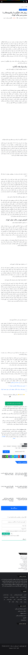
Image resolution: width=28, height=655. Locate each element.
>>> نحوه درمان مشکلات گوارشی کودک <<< (17, 385)
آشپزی (25, 594)
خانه (25, 6)
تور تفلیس (25, 561)
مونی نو (25, 556)
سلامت (22, 6)
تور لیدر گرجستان (24, 565)
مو (4, 599)
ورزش (25, 601)
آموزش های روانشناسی (18, 594)
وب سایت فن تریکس (15, 382)
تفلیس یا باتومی (24, 566)
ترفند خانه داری (5, 594)
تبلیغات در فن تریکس (22, 611)
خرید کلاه (22, 556)
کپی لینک (6, 451)
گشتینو (25, 558)
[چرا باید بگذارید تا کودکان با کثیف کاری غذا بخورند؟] (21, 493)
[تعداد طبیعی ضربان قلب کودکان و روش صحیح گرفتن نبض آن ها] (7, 493)
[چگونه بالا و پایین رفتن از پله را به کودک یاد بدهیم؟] (7, 481)
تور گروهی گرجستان (23, 563)
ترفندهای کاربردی (23, 597)
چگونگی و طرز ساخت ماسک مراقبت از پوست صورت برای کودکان (21, 474)
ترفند (11, 594)
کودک (21, 9)
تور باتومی (25, 562)
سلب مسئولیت (23, 613)
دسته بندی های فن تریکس (21, 615)
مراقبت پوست (9, 599)
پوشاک (17, 601)
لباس (14, 599)
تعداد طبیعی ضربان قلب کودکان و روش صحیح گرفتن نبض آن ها (7, 499)
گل (9, 601)
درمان (17, 597)
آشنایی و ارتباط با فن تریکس (20, 608)
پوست (21, 601)
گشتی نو (25, 569)
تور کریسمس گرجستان (22, 568)
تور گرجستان (24, 559)
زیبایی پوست (6, 597)
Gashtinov (22, 558)
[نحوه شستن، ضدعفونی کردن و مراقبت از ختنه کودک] (7, 468)
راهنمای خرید (12, 597)
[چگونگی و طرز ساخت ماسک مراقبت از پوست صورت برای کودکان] (21, 468)
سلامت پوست (19, 599)
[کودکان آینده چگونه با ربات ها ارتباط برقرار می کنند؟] (21, 481)
